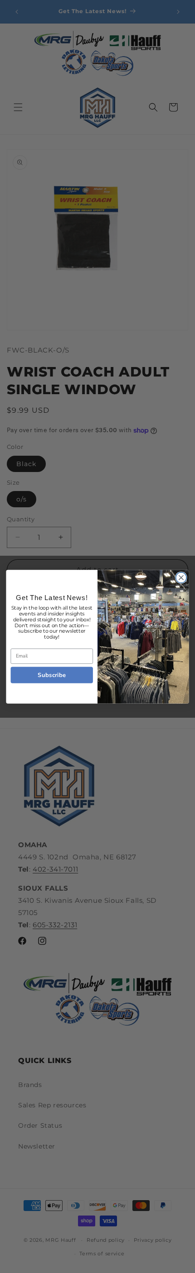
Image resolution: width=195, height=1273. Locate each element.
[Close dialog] (181, 577)
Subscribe (52, 675)
